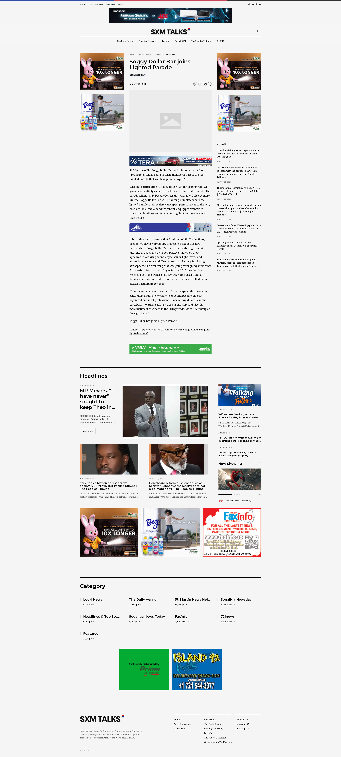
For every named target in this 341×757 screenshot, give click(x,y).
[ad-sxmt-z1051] (102, 112)
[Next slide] (259, 463)
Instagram (240, 724)
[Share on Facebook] (200, 84)
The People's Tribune (215, 737)
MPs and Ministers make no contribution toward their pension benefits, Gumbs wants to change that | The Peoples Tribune (239, 210)
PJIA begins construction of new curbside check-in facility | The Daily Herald (237, 245)
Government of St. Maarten (218, 742)
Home (131, 54)
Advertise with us (183, 724)
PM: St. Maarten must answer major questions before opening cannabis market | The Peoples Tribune (239, 439)
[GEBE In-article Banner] (170, 227)
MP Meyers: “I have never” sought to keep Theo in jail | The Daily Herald (97, 399)
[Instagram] (256, 4)
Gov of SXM (180, 41)
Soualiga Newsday (148, 41)
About (177, 719)
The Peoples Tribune (201, 41)
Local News (210, 719)
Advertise (83, 4)
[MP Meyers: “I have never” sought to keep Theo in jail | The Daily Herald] (165, 411)
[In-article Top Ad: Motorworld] (170, 161)
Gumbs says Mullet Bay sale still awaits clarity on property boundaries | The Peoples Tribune (238, 454)
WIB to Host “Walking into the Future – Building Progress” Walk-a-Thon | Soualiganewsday (239, 416)
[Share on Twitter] (205, 84)
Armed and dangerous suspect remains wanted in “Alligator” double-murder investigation (238, 153)
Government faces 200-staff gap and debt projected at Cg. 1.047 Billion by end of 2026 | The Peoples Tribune (239, 228)
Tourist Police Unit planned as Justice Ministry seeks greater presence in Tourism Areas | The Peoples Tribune (237, 262)
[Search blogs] (249, 4)
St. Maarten (180, 728)
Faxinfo (165, 41)
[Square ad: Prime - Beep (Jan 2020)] (144, 669)
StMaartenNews (144, 54)
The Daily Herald (125, 41)
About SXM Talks (97, 4)
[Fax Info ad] (197, 669)
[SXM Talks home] (170, 31)
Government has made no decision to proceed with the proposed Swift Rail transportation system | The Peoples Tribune (237, 172)
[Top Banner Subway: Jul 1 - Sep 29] (170, 15)
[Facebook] (253, 4)
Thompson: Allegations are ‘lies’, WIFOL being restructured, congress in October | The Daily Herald (238, 191)
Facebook (239, 719)
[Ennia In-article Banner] (170, 349)
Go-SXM (220, 41)
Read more (89, 431)
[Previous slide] (255, 463)
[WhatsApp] (260, 4)
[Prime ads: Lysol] (102, 71)
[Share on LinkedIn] (210, 84)
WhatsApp (240, 728)
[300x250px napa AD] (232, 532)
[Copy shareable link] (195, 84)
